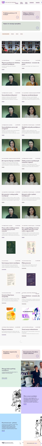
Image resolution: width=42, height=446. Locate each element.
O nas (20, 443)
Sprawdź (25, 403)
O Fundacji (16, 2)
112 (3, 443)
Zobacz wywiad (4, 377)
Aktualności (32, 2)
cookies (35, 443)
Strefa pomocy (21, 2)
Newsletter (38, 2)
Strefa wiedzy (26, 2)
